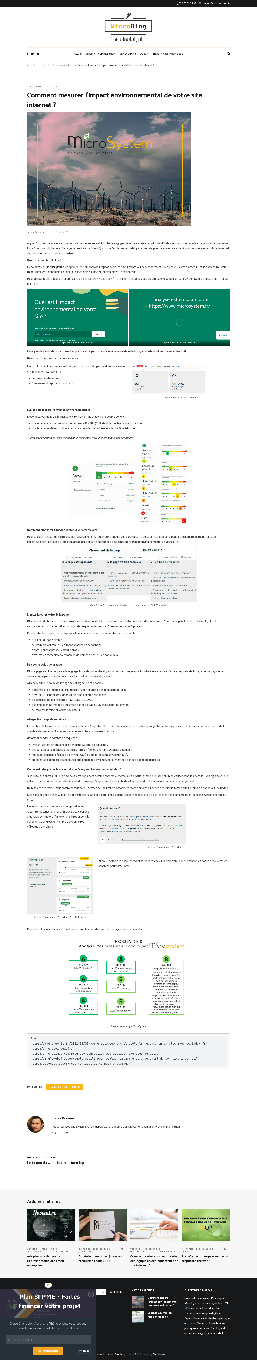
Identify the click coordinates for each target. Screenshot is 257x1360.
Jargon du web (128, 53)
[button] (50, 1301)
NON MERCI (84, 1351)
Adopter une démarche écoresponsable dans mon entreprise (45, 1261)
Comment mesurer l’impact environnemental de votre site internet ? (162, 1301)
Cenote (118, 1354)
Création (144, 53)
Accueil (78, 53)
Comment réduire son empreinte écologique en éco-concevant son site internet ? (154, 1261)
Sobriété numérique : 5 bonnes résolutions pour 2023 (100, 1258)
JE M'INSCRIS (48, 1350)
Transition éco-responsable (168, 53)
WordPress (159, 1354)
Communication (107, 53)
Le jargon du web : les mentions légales (59, 1160)
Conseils (90, 53)
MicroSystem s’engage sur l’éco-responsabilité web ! (205, 1258)
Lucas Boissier (35, 232)
